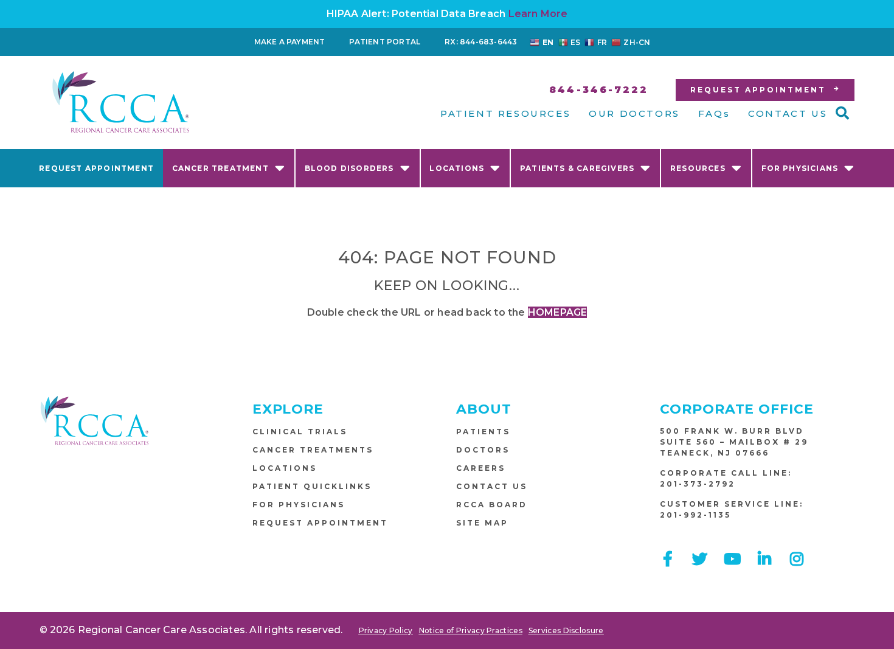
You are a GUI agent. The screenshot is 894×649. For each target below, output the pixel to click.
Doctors (483, 449)
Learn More (538, 13)
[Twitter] (699, 558)
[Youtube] (732, 558)
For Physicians (800, 168)
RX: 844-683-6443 (481, 41)
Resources (698, 168)
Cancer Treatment (220, 168)
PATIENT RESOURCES (505, 113)
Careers (480, 468)
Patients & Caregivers (577, 168)
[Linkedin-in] (764, 558)
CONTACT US (787, 113)
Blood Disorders (349, 168)
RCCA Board (491, 504)
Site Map (482, 522)
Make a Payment (289, 41)
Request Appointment (96, 168)
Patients (483, 431)
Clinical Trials (299, 431)
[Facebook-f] (667, 558)
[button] (842, 113)
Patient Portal (384, 41)
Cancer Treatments (312, 449)
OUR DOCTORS (634, 113)
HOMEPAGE (557, 312)
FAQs (714, 113)
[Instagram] (797, 558)
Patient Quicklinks (312, 486)
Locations (456, 168)
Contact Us (491, 486)
